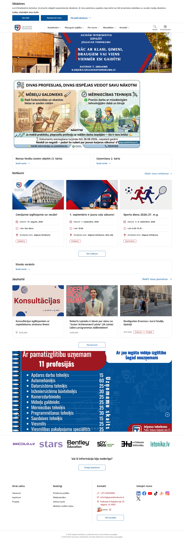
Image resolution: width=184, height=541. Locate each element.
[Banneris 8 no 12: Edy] (78, 444)
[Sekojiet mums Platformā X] (138, 499)
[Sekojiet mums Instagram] (167, 493)
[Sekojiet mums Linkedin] (138, 493)
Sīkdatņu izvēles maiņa (63, 506)
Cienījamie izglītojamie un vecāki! (36, 214)
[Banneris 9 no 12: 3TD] (105, 444)
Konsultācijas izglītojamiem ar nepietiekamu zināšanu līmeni (33, 323)
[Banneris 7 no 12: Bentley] (51, 444)
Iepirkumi (16, 497)
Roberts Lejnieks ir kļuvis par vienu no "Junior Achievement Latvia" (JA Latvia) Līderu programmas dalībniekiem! (91, 324)
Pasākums (75, 241)
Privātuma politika (61, 493)
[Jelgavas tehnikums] (23, 28)
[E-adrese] (102, 509)
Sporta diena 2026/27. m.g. (141, 214)
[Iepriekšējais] (18, 444)
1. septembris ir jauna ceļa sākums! (92, 214)
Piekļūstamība (59, 497)
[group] (92, 391)
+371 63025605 (107, 493)
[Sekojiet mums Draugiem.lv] (162, 493)
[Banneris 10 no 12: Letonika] (133, 444)
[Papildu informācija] (110, 510)
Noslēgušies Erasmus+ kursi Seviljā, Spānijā (144, 323)
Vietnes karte (59, 501)
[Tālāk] (165, 444)
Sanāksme (21, 241)
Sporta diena (130, 241)
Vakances (16, 493)
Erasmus (138, 332)
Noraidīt (25, 18)
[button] (83, 428)
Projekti (149, 332)
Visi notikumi (92, 253)
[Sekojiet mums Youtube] (150, 493)
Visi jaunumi (92, 345)
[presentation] (16, 415)
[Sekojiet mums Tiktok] (156, 493)
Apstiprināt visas (54, 18)
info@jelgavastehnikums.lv (112, 497)
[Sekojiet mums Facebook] (144, 493)
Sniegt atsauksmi (92, 467)
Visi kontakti (110, 517)
